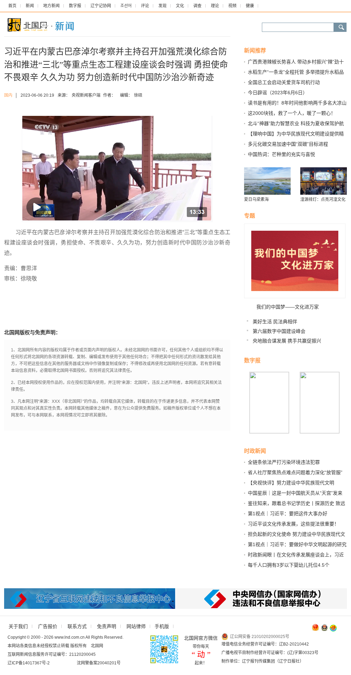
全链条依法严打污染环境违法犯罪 (284, 462)
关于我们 (18, 626)
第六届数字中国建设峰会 (279, 331)
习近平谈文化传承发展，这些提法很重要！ (293, 524)
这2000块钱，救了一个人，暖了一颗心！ (292, 113)
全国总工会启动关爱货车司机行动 (284, 82)
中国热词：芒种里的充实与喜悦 (281, 154)
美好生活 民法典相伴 (275, 321)
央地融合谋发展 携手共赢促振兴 (287, 340)
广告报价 (47, 626)
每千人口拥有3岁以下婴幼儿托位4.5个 (288, 565)
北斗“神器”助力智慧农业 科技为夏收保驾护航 (296, 123)
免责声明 (106, 626)
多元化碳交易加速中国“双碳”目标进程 (288, 144)
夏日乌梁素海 (256, 199)
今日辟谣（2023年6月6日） (277, 92)
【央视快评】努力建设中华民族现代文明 (291, 482)
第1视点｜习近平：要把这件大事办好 (287, 513)
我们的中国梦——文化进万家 (287, 307)
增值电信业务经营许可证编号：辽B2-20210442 (265, 644)
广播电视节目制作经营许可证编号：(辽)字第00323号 (269, 652)
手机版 (162, 626)
